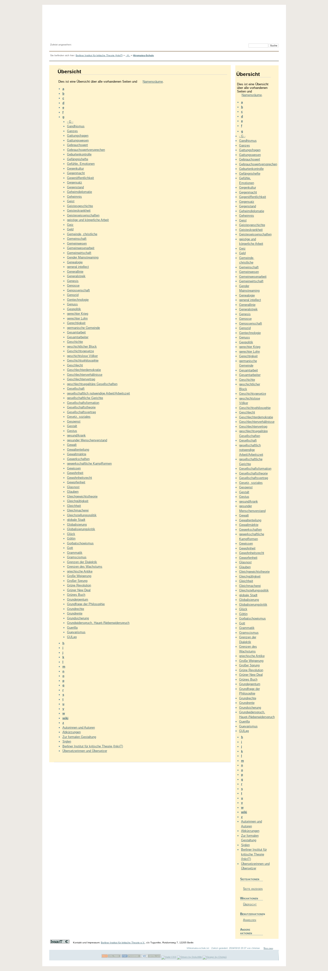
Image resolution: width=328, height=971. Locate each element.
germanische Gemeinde (83, 328)
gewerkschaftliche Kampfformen (89, 463)
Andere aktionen (246, 931)
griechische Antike (79, 571)
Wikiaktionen (249, 898)
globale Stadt (76, 520)
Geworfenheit (76, 482)
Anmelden (249, 920)
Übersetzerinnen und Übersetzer (84, 751)
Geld (70, 229)
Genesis (73, 281)
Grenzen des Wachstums (84, 566)
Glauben (73, 491)
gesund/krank (76, 435)
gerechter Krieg (77, 313)
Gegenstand (75, 187)
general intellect (78, 267)
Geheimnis (74, 196)
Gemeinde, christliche (82, 234)
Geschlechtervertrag (81, 379)
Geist (70, 201)
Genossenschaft (78, 290)
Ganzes (72, 131)
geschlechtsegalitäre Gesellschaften (92, 384)
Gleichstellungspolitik (82, 515)
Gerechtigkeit (76, 323)
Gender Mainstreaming (82, 257)
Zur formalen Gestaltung (79, 737)
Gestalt (72, 426)
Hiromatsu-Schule (143, 55)
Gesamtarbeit (76, 332)
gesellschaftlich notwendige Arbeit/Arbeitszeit (98, 393)
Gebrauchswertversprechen (86, 150)
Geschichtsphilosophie (82, 360)
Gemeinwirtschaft (79, 253)
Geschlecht (75, 365)
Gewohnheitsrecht (79, 477)
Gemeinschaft (76, 238)
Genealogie (75, 262)
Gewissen (74, 468)
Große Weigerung (79, 576)
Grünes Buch (76, 594)
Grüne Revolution (79, 585)
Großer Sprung (77, 581)
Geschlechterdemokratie (84, 370)
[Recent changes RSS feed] (111, 957)
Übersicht (250, 904)
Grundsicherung (78, 618)
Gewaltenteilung (78, 449)
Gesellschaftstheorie (81, 407)
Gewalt (72, 445)
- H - (128, 55)
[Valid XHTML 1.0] (151, 957)
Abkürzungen (71, 732)
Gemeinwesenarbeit (80, 248)
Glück (71, 534)
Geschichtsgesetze (80, 351)
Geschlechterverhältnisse (84, 374)
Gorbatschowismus (80, 543)
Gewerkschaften (78, 459)
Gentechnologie (78, 299)
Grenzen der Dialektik (82, 562)
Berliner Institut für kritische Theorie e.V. (123, 942)
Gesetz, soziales (79, 416)
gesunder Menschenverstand (87, 440)
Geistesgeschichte (80, 206)
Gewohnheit (75, 473)
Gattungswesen (78, 140)
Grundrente (74, 613)
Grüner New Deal (79, 590)
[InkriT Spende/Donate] (59, 942)
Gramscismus (76, 557)
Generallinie (75, 271)
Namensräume (153, 81)
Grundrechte (75, 609)
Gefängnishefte (77, 159)
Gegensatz (74, 182)
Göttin (71, 538)
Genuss (72, 304)
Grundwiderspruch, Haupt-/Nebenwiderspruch (98, 623)
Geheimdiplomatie (79, 192)
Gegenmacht (76, 173)
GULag (72, 637)
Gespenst (73, 421)
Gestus (72, 431)
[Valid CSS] (168, 957)
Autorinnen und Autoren (78, 727)
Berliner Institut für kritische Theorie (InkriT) (99, 55)
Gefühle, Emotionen (81, 164)
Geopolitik (74, 309)
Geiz (70, 225)
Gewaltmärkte (76, 454)
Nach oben (268, 948)
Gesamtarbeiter (77, 337)
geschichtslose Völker (82, 356)
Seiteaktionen (249, 879)
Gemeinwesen (77, 243)
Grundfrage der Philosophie (86, 604)
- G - (70, 121)
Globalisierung (77, 524)
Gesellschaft (76, 388)
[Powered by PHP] (131, 957)
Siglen (66, 741)
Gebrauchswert (77, 145)
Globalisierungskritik (81, 529)
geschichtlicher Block (82, 346)
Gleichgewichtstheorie (82, 496)
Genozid (73, 295)
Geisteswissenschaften (83, 215)
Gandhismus (76, 126)
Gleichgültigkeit (77, 501)
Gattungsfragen (77, 135)
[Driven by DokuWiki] (189, 957)
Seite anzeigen (253, 889)
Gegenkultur (75, 168)
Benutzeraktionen (251, 914)
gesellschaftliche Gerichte (85, 398)
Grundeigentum (77, 599)
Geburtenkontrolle (79, 154)
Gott (70, 548)
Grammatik (74, 552)
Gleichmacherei (78, 510)
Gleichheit (74, 506)
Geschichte (75, 342)
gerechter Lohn (77, 318)
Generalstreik (76, 276)
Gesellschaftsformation (83, 403)
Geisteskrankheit (79, 210)
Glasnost (73, 487)
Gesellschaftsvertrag (81, 412)
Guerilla (72, 627)
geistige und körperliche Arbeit (88, 220)
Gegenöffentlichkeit (80, 178)
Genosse (73, 285)
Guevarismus (76, 632)
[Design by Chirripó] (215, 957)
